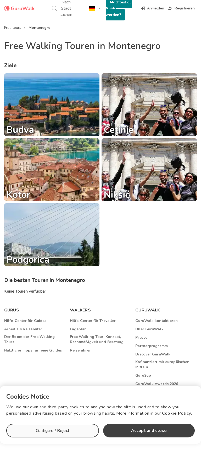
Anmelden (155, 8)
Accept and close (149, 430)
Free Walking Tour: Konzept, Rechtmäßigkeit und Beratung (97, 339)
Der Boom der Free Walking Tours (29, 339)
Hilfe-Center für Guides (25, 320)
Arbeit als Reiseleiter (23, 329)
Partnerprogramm (151, 345)
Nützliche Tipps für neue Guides (33, 350)
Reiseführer (80, 350)
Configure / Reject (52, 430)
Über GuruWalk (149, 329)
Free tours (12, 27)
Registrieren (185, 8)
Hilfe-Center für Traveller (93, 320)
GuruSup (143, 375)
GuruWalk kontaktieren (156, 320)
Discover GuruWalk (152, 354)
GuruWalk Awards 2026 (156, 383)
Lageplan (78, 329)
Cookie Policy (176, 413)
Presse (141, 337)
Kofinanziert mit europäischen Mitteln (162, 364)
